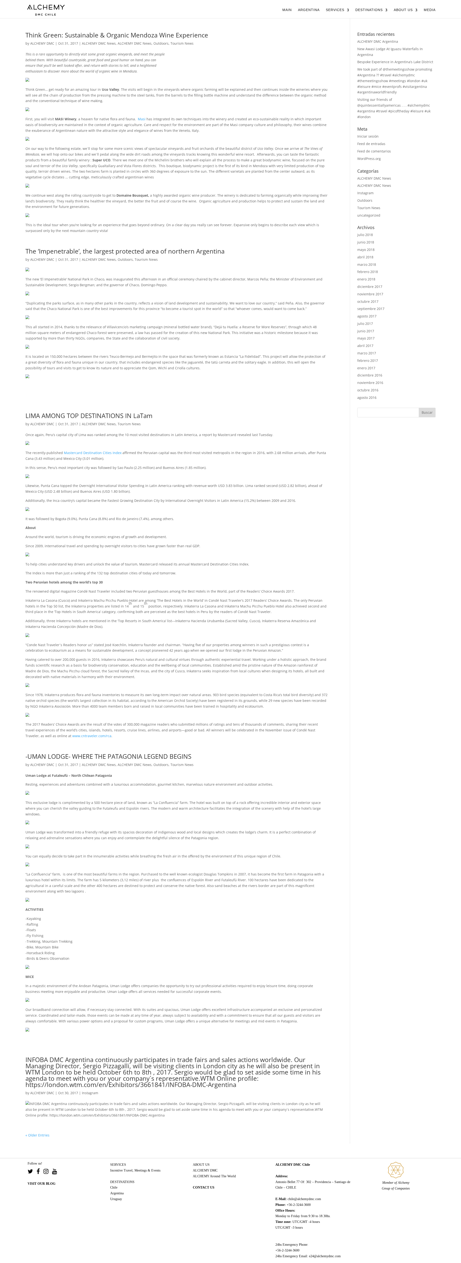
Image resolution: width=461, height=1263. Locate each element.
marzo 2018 (366, 264)
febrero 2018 (367, 271)
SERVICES (335, 10)
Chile (113, 1187)
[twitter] (32, 1172)
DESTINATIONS (369, 10)
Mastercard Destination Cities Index (92, 452)
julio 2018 (365, 234)
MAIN (287, 10)
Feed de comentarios (374, 151)
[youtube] (54, 1172)
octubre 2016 (367, 390)
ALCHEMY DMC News (99, 43)
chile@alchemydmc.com (304, 1199)
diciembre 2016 (369, 375)
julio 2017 (365, 323)
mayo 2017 (366, 338)
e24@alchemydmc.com (325, 1256)
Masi (142, 119)
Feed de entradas (371, 143)
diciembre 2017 (369, 286)
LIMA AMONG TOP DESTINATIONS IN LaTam (88, 415)
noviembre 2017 (370, 294)
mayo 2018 (366, 249)
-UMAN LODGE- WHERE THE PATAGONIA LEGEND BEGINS (108, 756)
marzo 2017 (366, 353)
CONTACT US (203, 1187)
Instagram (90, 1093)
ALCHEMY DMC (42, 43)
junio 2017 (365, 331)
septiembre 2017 (370, 308)
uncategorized (368, 215)
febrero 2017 (367, 360)
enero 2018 (366, 279)
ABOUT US (403, 10)
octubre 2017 (367, 301)
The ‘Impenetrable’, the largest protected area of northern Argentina (124, 251)
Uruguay (116, 1199)
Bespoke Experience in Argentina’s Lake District (395, 62)
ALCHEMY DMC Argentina (377, 41)
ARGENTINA (309, 10)
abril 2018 (365, 257)
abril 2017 (365, 345)
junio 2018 (365, 242)
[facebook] (39, 1172)
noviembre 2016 (370, 382)
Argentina (117, 1193)
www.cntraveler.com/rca (91, 736)
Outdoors (161, 43)
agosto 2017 (366, 316)
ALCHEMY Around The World (214, 1176)
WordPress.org (369, 158)
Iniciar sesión (368, 136)
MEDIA (430, 10)
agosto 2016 (366, 397)
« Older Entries (37, 1135)
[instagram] (47, 1172)
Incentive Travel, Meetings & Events (135, 1170)
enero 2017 (366, 368)
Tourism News (182, 43)
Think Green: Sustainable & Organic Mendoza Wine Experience (116, 35)
